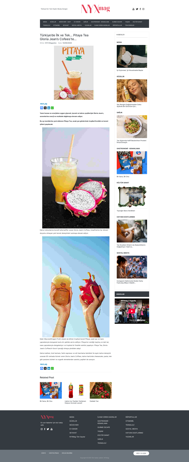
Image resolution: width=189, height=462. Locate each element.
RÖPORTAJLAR (117, 25)
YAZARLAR (88, 25)
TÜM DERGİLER (129, 25)
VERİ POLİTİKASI (54, 453)
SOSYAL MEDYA (77, 25)
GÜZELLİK (53, 22)
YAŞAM (127, 22)
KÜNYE (43, 453)
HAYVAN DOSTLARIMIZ (134, 433)
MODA (45, 22)
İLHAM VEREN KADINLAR (102, 25)
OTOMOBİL (56, 25)
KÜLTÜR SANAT (137, 22)
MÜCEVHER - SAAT (65, 22)
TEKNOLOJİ (46, 25)
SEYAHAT (66, 25)
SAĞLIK (85, 22)
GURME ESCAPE (117, 22)
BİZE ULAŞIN (141, 453)
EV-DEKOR (77, 22)
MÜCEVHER (73, 425)
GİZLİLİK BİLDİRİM (67, 453)
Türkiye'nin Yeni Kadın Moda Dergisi (54, 9)
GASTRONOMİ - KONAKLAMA (100, 22)
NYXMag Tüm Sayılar (77, 437)
